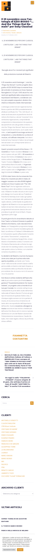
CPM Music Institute (8, 426)
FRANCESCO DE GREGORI (10, 444)
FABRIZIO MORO (7, 441)
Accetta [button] (20, 549)
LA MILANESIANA (7, 450)
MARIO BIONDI (6, 459)
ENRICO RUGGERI (7, 435)
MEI (2, 461)
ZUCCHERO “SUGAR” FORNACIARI (13, 476)
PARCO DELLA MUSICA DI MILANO (14, 530)
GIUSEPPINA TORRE (8, 447)
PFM (2, 467)
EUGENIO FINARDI (7, 438)
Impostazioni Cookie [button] (9, 549)
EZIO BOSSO (7, 33)
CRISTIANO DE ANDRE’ (9, 429)
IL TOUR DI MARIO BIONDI (11, 526)
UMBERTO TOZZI (7, 473)
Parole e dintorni (16, 33)
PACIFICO (4, 464)
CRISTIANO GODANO (8, 432)
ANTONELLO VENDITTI (9, 420)
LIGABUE (4, 453)
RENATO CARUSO (7, 470)
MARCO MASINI (6, 456)
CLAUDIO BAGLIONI (8, 423)
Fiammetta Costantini (9, 30)
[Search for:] (15, 403)
